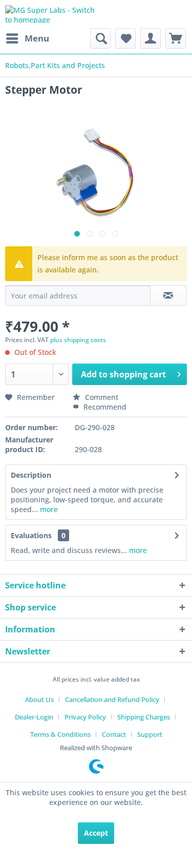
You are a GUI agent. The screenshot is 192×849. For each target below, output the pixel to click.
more (48, 509)
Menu (37, 38)
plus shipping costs (78, 339)
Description (31, 475)
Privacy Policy (85, 716)
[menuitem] (27, 38)
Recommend (103, 407)
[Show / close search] (100, 38)
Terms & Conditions (60, 734)
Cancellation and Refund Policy (112, 699)
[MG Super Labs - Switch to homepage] (50, 14)
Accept (96, 833)
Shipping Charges (143, 716)
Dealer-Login (34, 716)
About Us (39, 699)
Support (149, 734)
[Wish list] (125, 38)
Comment (100, 397)
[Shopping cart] (175, 38)
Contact (114, 734)
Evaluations (31, 535)
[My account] (150, 38)
